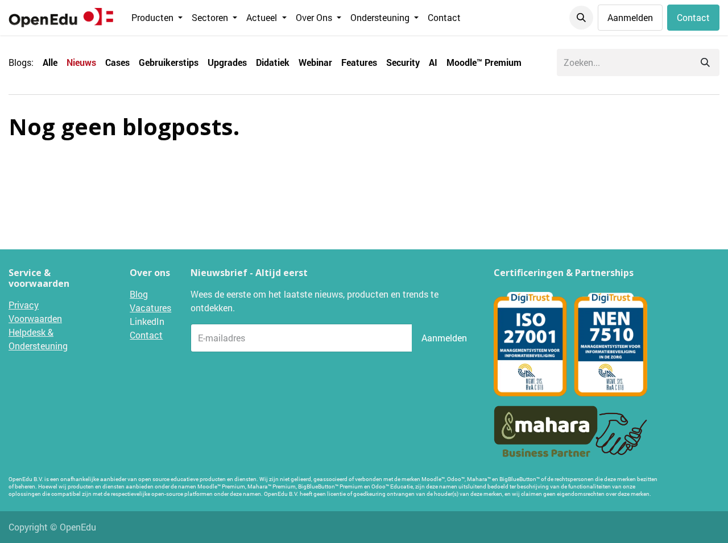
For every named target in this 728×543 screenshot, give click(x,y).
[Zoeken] (705, 62)
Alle (50, 62)
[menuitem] (157, 17)
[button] (581, 18)
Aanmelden (630, 17)
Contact (693, 17)
